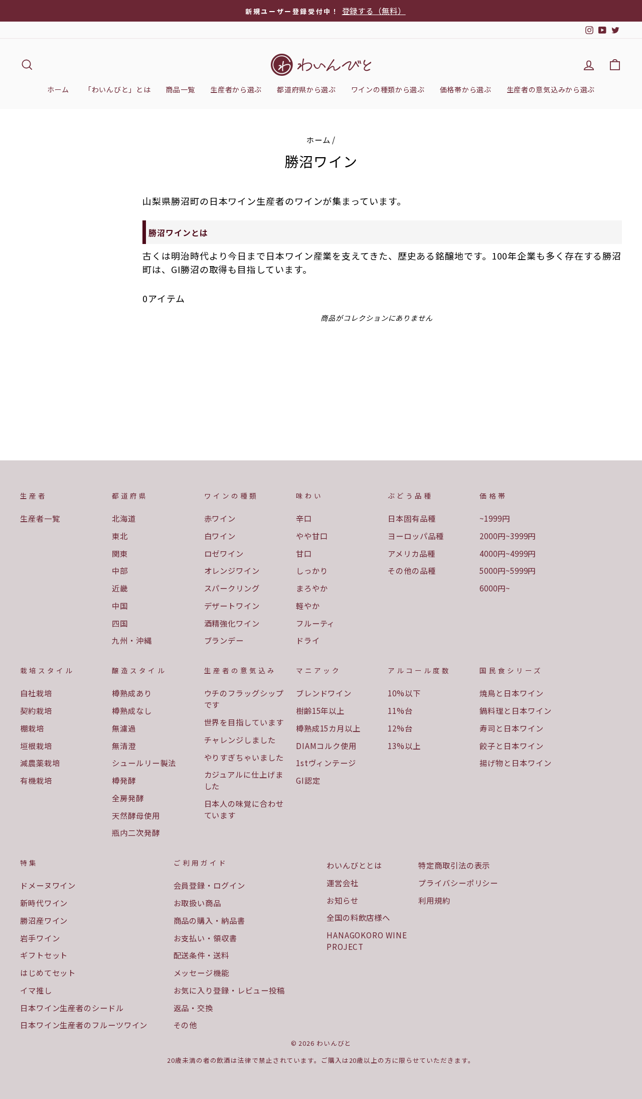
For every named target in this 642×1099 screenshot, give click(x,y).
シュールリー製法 (144, 762)
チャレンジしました (240, 739)
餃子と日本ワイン (511, 745)
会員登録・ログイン (209, 885)
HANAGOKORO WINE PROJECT (367, 940)
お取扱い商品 (197, 902)
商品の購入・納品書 (209, 920)
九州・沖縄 (132, 640)
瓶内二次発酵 (135, 832)
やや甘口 (312, 535)
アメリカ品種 (411, 553)
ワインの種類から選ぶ (388, 89)
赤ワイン (220, 518)
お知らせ (343, 900)
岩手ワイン (40, 937)
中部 (120, 570)
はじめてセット (48, 972)
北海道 (124, 518)
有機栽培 (36, 780)
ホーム (58, 89)
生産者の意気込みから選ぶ (551, 89)
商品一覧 (180, 89)
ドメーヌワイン (48, 885)
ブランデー (224, 640)
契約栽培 (36, 710)
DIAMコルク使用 (326, 745)
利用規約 (434, 900)
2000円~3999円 (507, 535)
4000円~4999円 (507, 553)
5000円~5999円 (507, 570)
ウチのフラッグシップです (244, 698)
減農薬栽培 (40, 762)
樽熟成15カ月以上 (328, 728)
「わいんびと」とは (117, 89)
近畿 (120, 587)
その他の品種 (411, 570)
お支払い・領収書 (205, 937)
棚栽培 (32, 728)
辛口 (304, 518)
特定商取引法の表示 (454, 865)
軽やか (308, 605)
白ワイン (220, 535)
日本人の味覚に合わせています (244, 809)
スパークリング (232, 587)
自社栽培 (36, 692)
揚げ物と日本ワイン (515, 762)
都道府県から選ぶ (306, 89)
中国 (120, 605)
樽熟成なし (132, 710)
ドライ (308, 640)
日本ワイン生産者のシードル (72, 1007)
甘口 (304, 553)
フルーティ (316, 623)
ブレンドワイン (324, 692)
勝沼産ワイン (44, 920)
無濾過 (124, 728)
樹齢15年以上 (320, 710)
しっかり (312, 570)
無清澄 (124, 745)
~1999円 (494, 518)
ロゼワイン (224, 553)
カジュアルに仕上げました (243, 780)
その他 (186, 1024)
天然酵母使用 (135, 815)
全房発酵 (128, 797)
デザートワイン (232, 605)
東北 (120, 535)
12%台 (400, 728)
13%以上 (404, 745)
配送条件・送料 (201, 954)
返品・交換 (194, 1007)
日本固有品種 (411, 518)
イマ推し (36, 990)
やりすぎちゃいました (244, 757)
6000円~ (494, 587)
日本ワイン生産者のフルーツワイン (83, 1024)
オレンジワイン (232, 570)
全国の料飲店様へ (358, 917)
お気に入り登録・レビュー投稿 (229, 990)
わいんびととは (354, 865)
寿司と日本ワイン (511, 728)
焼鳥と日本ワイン (511, 692)
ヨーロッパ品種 (415, 535)
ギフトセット (44, 954)
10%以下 (404, 692)
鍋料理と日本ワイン (515, 710)
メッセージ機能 (201, 972)
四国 (120, 623)
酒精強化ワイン (232, 623)
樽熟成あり (132, 692)
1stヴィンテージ (326, 762)
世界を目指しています (244, 721)
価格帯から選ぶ (466, 89)
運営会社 (343, 882)
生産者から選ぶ (236, 89)
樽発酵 (124, 780)
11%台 (400, 710)
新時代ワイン (44, 902)
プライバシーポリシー (458, 882)
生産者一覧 (40, 518)
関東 (120, 553)
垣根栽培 (36, 745)
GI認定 (308, 780)
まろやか (312, 587)
